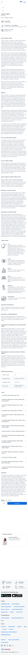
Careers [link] (5, 629)
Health (3, 601)
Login (24, 2)
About (2, 624)
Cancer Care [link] (19, 612)
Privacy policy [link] (4, 642)
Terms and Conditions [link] (13, 639)
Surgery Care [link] (4, 612)
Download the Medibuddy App (9, 592)
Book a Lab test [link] (5, 609)
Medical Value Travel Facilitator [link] (9, 632)
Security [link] (11, 629)
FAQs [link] (2, 620)
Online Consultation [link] (6, 606)
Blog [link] (25, 626)
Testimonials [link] (11, 626)
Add (4, 503)
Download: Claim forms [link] (17, 618)
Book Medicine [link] (15, 604)
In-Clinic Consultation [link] (19, 606)
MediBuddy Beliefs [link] (5, 634)
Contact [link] (19, 626)
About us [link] (3, 639)
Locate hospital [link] (5, 618)
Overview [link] (3, 626)
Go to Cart (17, 503)
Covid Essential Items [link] (17, 609)
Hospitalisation (3, 615)
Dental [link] (12, 612)
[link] (6, 595)
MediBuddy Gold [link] (5, 604)
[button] (20, 2)
